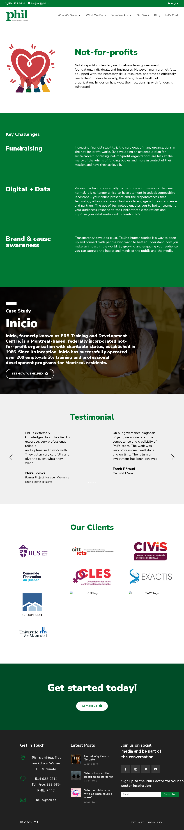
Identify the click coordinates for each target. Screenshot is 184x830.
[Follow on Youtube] (155, 769)
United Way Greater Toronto (97, 758)
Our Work (143, 15)
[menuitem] (173, 4)
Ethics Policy (137, 822)
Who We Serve (67, 15)
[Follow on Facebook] (125, 769)
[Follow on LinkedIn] (145, 769)
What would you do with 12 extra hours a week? (98, 794)
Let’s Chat (171, 15)
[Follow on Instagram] (135, 769)
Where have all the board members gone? (98, 775)
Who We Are (119, 15)
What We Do (94, 15)
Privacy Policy (154, 822)
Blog (157, 15)
